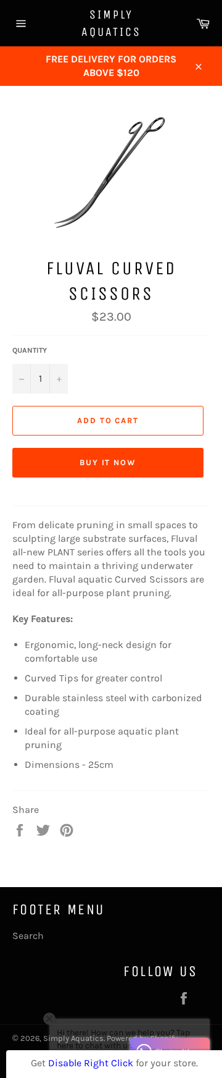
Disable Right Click (90, 1063)
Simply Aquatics (111, 23)
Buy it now (108, 462)
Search (28, 935)
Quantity (29, 350)
